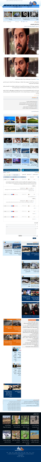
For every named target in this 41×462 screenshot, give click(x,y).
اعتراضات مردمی (33, 111)
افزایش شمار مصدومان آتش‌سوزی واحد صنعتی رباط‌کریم (19, 372)
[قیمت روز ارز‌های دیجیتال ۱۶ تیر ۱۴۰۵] (15, 366)
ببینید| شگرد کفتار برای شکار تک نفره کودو (7, 441)
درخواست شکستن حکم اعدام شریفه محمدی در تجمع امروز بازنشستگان (28, 104)
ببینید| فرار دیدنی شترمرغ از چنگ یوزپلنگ (7, 426)
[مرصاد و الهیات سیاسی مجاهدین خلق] (8, 323)
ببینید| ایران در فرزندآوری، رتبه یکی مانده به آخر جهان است (30, 329)
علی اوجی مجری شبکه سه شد (17, 164)
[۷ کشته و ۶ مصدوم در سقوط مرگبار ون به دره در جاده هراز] (35, 280)
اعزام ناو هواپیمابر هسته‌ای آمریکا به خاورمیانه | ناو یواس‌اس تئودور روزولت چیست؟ (26, 155)
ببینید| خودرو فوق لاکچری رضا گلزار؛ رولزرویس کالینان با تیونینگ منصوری (17, 155)
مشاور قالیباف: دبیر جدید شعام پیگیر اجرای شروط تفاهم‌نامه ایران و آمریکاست (30, 404)
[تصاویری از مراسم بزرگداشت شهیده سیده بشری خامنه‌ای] (30, 309)
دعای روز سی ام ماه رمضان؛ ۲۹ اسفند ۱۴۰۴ (14, 401)
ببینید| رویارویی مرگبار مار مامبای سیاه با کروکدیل (35, 441)
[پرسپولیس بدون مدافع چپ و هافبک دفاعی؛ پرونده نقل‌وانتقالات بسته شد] (35, 293)
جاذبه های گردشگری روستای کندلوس (10, 132)
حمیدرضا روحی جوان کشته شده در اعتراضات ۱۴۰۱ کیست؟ (29, 108)
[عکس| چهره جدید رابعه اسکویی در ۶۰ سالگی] (8, 140)
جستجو (24, 452)
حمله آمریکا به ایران (29, 244)
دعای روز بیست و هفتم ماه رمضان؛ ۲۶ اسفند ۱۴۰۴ (14, 405)
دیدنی (37, 302)
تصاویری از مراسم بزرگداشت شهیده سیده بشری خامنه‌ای (31, 316)
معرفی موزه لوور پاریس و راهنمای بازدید (21, 132)
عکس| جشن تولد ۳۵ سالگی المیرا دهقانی (17, 144)
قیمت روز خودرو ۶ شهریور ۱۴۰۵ (17, 18)
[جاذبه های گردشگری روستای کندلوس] (9, 128)
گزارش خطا (36, 172)
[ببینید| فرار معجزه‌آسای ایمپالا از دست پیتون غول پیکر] (25, 434)
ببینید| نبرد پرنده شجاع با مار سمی (16, 441)
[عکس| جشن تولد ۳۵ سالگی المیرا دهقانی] (17, 140)
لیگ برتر (36, 289)
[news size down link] (24, 21)
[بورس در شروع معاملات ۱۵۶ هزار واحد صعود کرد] (35, 266)
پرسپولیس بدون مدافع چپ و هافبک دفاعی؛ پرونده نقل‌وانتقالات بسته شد (35, 298)
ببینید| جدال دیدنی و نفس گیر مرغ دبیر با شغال (35, 427)
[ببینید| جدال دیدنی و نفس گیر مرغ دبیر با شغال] (34, 419)
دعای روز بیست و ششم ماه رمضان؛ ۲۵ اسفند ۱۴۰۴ (14, 407)
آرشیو (14, 0)
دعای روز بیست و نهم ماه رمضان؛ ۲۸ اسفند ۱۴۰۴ (14, 403)
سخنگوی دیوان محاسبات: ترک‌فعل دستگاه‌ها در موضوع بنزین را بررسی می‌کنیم (30, 345)
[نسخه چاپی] (21, 21)
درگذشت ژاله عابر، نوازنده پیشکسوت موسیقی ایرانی (31, 342)
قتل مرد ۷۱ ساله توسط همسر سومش (26, 285)
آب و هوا (13, 0)
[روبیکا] (12, 170)
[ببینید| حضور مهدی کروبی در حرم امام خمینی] (16, 337)
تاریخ (18, 384)
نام (37, 224)
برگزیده (35, 21)
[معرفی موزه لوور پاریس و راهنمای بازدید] (21, 128)
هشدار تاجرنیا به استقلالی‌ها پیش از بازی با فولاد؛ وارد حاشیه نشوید (26, 298)
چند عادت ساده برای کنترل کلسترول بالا (19, 355)
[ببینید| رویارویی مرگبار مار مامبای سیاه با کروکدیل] (34, 434)
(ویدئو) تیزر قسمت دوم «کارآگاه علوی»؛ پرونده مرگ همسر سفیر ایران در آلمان (26, 144)
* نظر (37, 228)
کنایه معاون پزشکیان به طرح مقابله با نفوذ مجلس (32, 405)
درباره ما (19, 0)
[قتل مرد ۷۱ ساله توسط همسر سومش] (26, 280)
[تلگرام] (30, 170)
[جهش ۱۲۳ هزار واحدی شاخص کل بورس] (26, 266)
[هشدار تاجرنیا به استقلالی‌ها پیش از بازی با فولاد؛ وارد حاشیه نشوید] (26, 292)
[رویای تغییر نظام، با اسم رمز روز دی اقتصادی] (34, 14)
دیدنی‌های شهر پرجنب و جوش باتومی (10, 124)
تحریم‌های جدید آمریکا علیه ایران (34, 334)
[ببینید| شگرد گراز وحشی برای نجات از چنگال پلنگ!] (25, 419)
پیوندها (17, 0)
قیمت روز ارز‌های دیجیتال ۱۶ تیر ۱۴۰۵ (14, 371)
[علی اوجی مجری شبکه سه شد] (17, 161)
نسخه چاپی (23, 174)
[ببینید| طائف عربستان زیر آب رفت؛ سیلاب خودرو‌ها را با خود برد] (8, 337)
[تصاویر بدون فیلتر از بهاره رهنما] (34, 150)
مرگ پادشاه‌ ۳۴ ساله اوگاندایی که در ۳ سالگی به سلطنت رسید (30, 326)
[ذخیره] (23, 21)
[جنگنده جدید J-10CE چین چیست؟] (25, 161)
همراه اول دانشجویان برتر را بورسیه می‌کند (33, 324)
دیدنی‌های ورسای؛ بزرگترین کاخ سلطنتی (33, 132)
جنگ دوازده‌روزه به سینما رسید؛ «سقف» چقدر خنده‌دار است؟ (34, 165)
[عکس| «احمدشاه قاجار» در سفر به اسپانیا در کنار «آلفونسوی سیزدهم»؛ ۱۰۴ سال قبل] (34, 140)
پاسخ (5, 179)
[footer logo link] (19, 449)
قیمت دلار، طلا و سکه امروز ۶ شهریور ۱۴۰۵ (8, 19)
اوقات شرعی (10, 0)
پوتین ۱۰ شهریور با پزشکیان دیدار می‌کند (33, 321)
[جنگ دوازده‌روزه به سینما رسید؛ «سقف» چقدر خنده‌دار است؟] (34, 161)
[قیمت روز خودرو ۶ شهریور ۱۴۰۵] (16, 14)
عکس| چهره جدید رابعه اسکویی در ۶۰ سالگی (9, 144)
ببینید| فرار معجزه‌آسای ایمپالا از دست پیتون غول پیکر (25, 442)
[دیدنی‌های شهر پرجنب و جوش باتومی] (9, 119)
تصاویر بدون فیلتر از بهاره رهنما (34, 154)
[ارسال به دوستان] (22, 21)
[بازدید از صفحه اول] (37, 174)
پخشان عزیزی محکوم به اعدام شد (32, 105)
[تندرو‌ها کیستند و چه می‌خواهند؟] (26, 249)
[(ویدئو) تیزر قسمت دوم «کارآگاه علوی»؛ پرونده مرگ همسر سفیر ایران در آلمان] (25, 140)
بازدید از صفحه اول (35, 174)
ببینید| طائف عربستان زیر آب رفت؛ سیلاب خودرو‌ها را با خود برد (8, 343)
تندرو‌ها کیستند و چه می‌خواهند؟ (27, 254)
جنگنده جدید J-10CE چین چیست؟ (26, 165)
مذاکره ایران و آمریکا (35, 244)
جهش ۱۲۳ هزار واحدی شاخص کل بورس (27, 270)
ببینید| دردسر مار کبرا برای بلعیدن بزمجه (16, 426)
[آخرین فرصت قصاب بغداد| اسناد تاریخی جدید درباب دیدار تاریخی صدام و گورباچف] (16, 323)
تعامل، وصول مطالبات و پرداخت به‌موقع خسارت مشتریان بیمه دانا (30, 328)
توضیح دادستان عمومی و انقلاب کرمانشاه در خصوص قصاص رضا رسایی (28, 102)
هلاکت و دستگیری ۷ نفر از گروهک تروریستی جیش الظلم (31, 323)
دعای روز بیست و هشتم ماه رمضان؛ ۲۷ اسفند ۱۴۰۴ (13, 404)
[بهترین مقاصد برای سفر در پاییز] (21, 119)
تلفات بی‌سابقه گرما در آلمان (34, 341)
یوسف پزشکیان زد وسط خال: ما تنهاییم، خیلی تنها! (32, 346)
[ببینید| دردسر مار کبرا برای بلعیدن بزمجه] (16, 419)
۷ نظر (35, 22)
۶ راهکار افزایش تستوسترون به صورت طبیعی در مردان (14, 356)
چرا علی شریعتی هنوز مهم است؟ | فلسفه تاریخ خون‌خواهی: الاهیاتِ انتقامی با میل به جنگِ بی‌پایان (8, 394)
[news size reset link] (25, 21)
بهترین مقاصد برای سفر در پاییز (22, 124)
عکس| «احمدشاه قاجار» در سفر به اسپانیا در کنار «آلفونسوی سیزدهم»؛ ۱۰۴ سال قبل (34, 145)
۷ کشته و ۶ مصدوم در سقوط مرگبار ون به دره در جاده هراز (35, 285)
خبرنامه (13, 452)
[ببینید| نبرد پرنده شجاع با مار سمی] (16, 434)
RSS (7, 452)
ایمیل (37, 226)
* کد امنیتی (37, 236)
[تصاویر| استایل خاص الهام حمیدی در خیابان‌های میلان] (8, 161)
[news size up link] (26, 21)
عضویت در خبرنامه (15, 174)
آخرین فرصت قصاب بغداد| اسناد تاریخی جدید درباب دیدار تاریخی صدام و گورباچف (17, 329)
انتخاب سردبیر (35, 246)
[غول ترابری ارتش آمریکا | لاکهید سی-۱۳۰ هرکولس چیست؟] (8, 150)
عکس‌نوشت (18, 319)
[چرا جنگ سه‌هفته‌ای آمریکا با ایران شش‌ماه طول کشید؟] (25, 14)
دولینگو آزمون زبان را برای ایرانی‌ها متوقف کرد (32, 340)
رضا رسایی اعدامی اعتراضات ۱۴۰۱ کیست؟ (31, 101)
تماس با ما (21, 0)
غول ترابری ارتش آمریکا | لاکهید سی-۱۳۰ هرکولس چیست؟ (8, 155)
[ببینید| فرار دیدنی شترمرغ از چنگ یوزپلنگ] (7, 419)
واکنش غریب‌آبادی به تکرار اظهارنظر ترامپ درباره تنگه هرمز (31, 401)
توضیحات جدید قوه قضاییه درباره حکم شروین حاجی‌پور (30, 106)
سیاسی (38, 21)
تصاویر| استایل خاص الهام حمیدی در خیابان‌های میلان (8, 165)
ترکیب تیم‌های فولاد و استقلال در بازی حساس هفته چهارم (30, 336)
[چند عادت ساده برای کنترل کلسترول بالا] (19, 350)
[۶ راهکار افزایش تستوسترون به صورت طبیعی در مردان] (15, 350)
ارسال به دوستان (29, 174)
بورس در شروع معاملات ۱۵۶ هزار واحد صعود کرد (35, 270)
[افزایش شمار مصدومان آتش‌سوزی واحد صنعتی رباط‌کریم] (19, 366)
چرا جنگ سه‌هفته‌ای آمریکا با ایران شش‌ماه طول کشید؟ (26, 19)
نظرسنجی (7, 0)
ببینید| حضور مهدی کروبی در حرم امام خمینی (17, 341)
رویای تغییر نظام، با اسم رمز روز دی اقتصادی (34, 19)
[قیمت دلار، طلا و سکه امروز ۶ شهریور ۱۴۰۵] (8, 14)
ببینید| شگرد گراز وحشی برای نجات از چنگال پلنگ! (25, 427)
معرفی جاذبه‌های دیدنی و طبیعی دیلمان (33, 124)
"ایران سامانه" (18, 456)
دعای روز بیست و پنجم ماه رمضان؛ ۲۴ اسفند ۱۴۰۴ (14, 408)
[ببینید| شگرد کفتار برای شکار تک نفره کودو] (7, 434)
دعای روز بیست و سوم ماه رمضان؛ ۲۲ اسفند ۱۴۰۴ (14, 409)
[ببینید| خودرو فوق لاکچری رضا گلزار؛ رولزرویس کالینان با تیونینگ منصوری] (17, 150)
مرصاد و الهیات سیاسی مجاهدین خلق (9, 328)
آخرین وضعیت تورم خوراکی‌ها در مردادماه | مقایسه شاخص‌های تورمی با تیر (30, 338)
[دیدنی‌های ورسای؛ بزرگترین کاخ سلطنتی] (32, 128)
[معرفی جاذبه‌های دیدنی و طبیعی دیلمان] (32, 119)
